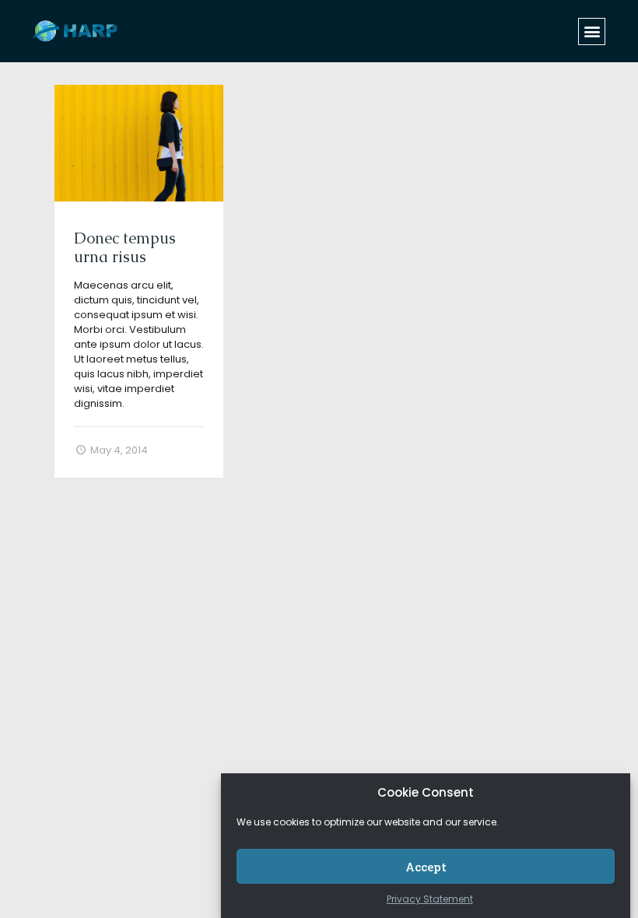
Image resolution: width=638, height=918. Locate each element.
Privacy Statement (430, 899)
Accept (426, 866)
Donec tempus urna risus (125, 247)
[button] (591, 31)
